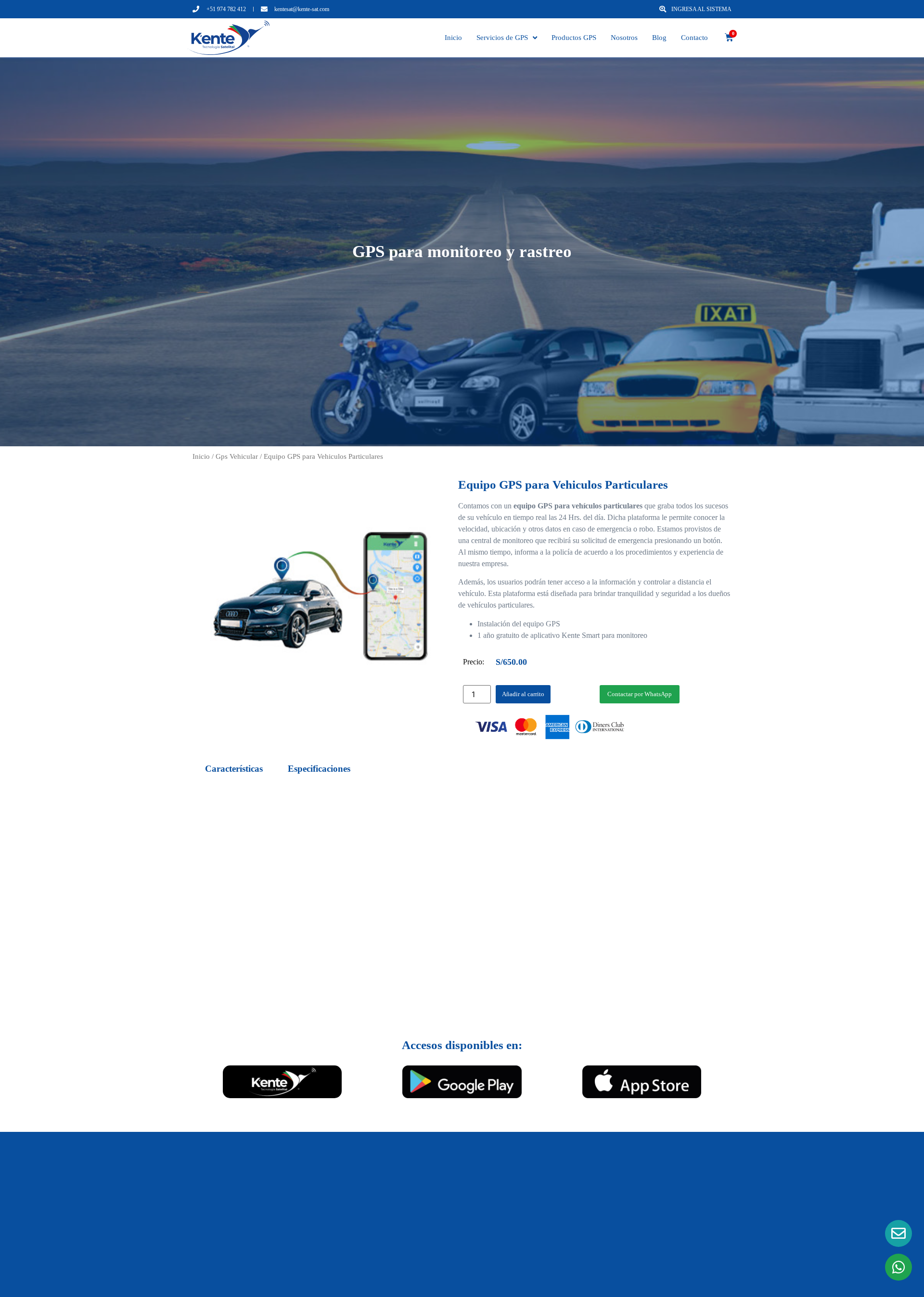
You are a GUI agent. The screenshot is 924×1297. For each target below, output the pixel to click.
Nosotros (624, 37)
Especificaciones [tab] (319, 769)
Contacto (694, 37)
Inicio (453, 37)
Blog (659, 37)
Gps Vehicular (237, 456)
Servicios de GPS (502, 37)
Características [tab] (234, 769)
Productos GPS (574, 37)
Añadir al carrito (523, 694)
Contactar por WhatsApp (639, 694)
